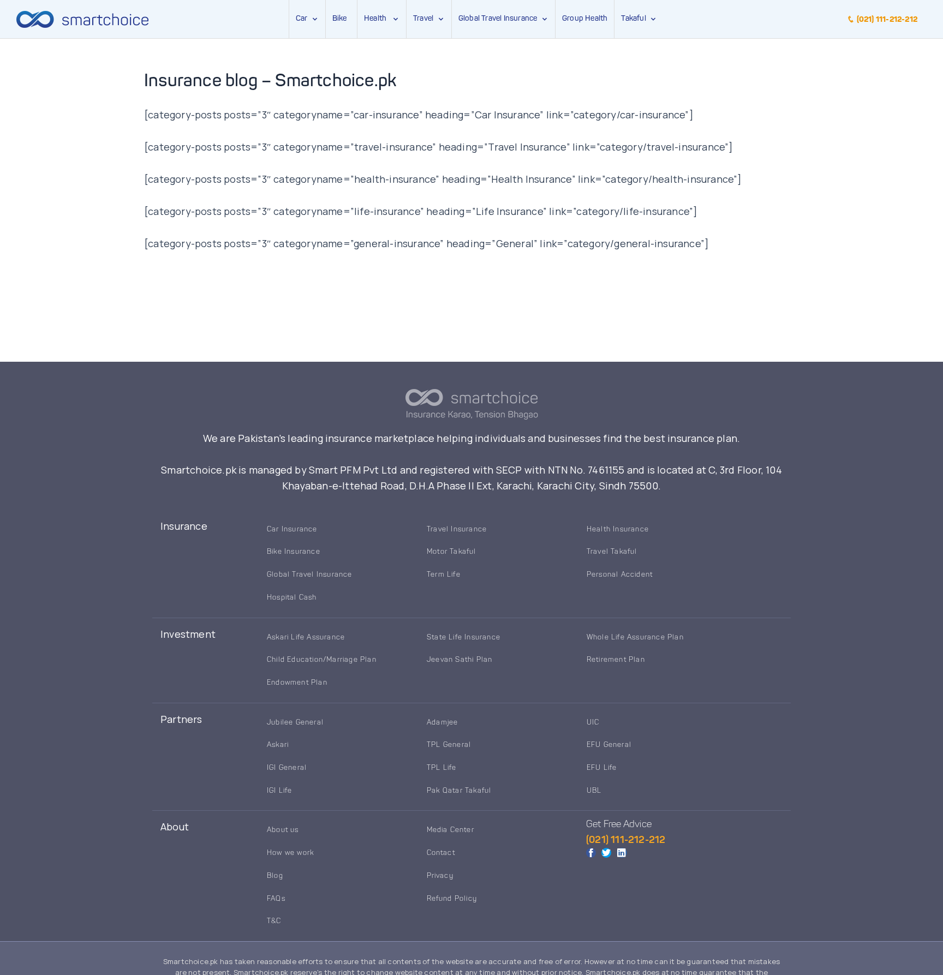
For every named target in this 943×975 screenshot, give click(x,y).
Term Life (444, 574)
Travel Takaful (612, 551)
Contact (441, 853)
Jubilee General (295, 722)
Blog (275, 876)
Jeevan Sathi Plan (459, 659)
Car (302, 18)
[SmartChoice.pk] (82, 19)
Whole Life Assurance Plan (635, 637)
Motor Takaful (451, 551)
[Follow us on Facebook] (591, 853)
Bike (339, 18)
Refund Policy (452, 898)
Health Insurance (618, 529)
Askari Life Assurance (306, 637)
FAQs (276, 898)
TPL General (449, 745)
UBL (594, 790)
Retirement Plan (616, 659)
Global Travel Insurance (499, 18)
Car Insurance (292, 529)
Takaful (635, 18)
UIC (593, 722)
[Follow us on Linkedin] (621, 853)
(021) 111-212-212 (886, 19)
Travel (423, 18)
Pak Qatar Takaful (459, 790)
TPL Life (442, 767)
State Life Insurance (463, 637)
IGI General (287, 767)
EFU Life (602, 767)
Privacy (440, 876)
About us (283, 830)
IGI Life (280, 790)
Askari (278, 745)
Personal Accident (620, 574)
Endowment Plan (297, 682)
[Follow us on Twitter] (606, 853)
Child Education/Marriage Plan (322, 659)
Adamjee (442, 722)
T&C (274, 921)
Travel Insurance (457, 529)
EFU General (609, 745)
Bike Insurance (293, 551)
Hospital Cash (292, 597)
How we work (290, 853)
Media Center (450, 830)
